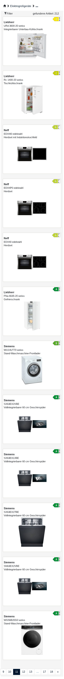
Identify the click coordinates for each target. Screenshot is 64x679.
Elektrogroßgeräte (20, 6)
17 (44, 671)
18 (51, 671)
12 (23, 671)
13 (30, 671)
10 (9, 671)
